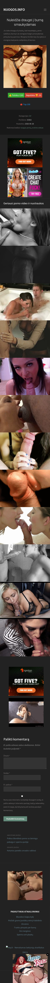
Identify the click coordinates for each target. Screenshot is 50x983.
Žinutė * (6, 756)
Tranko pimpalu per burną (25, 927)
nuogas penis (25, 128)
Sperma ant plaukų (25, 934)
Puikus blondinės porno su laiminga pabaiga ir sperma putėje (22, 840)
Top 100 (26, 104)
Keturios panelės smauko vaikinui (21, 850)
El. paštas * (7, 784)
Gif (30, 116)
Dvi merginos (25, 931)
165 (21, 95)
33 (40, 95)
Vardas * (6, 773)
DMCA (25, 952)
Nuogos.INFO (14, 9)
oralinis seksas (37, 128)
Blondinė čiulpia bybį (25, 917)
